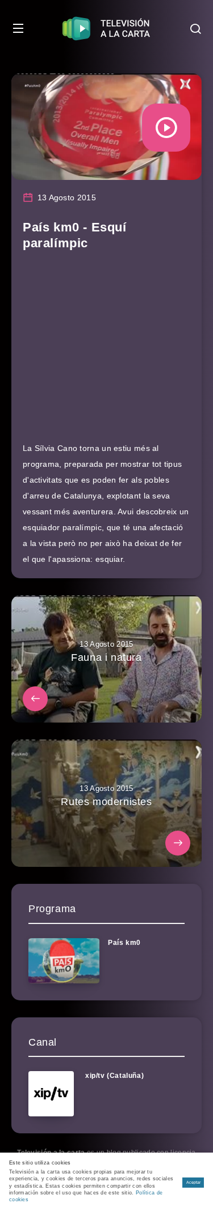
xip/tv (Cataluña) (114, 1076)
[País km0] (63, 960)
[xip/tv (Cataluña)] (51, 1093)
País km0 (124, 943)
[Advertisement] (106, 351)
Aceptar (193, 1182)
